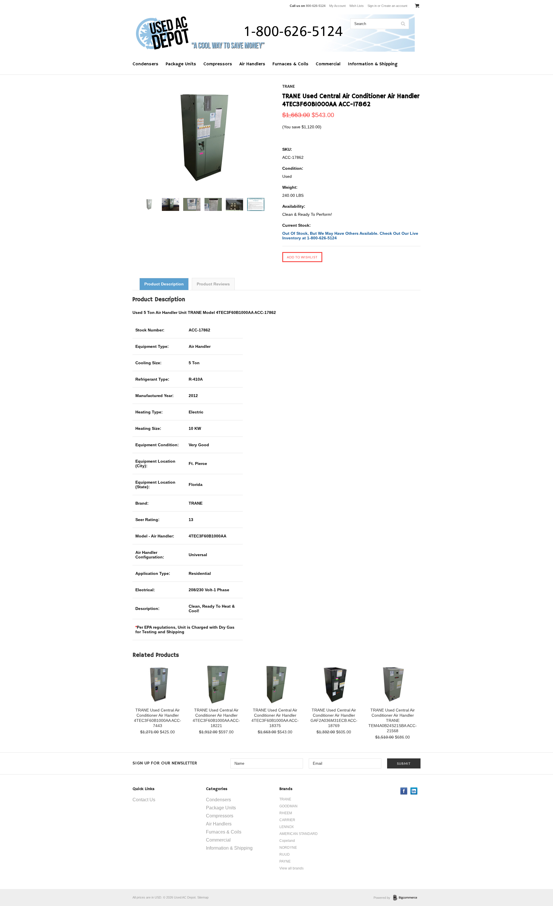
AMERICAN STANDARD (298, 834)
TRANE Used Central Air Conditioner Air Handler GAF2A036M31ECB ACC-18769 (333, 718)
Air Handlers (252, 64)
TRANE (288, 86)
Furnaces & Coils (290, 64)
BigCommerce (407, 898)
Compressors (217, 64)
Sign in (372, 5)
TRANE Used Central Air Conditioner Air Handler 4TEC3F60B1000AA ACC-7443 (157, 718)
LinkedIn (414, 791)
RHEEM (285, 813)
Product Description (164, 284)
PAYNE (285, 861)
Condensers (145, 64)
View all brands (291, 868)
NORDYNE (288, 848)
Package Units (181, 64)
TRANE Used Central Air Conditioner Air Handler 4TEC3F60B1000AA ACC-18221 (216, 718)
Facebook (404, 791)
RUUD (284, 854)
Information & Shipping (372, 64)
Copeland (287, 841)
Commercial (328, 64)
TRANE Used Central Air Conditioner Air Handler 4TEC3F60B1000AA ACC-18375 (275, 718)
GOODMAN (288, 806)
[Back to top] (536, 878)
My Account (337, 5)
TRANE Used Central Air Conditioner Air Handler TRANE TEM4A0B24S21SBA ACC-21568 (392, 720)
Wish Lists (356, 5)
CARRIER (287, 820)
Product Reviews (213, 284)
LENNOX (286, 827)
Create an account (394, 5)
